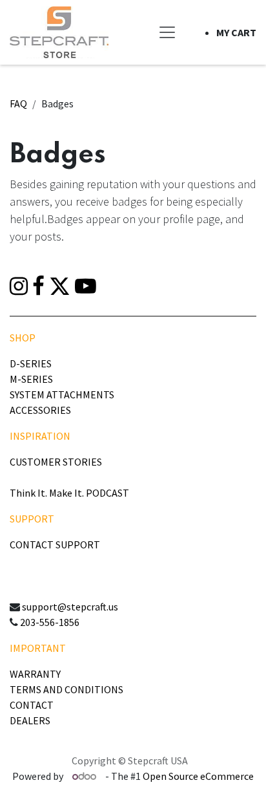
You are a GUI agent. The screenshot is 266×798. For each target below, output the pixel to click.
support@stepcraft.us (70, 606)
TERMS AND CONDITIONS (66, 689)
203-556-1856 (49, 622)
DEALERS (30, 720)
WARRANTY (35, 673)
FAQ (18, 103)
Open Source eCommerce (198, 776)
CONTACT (32, 704)
